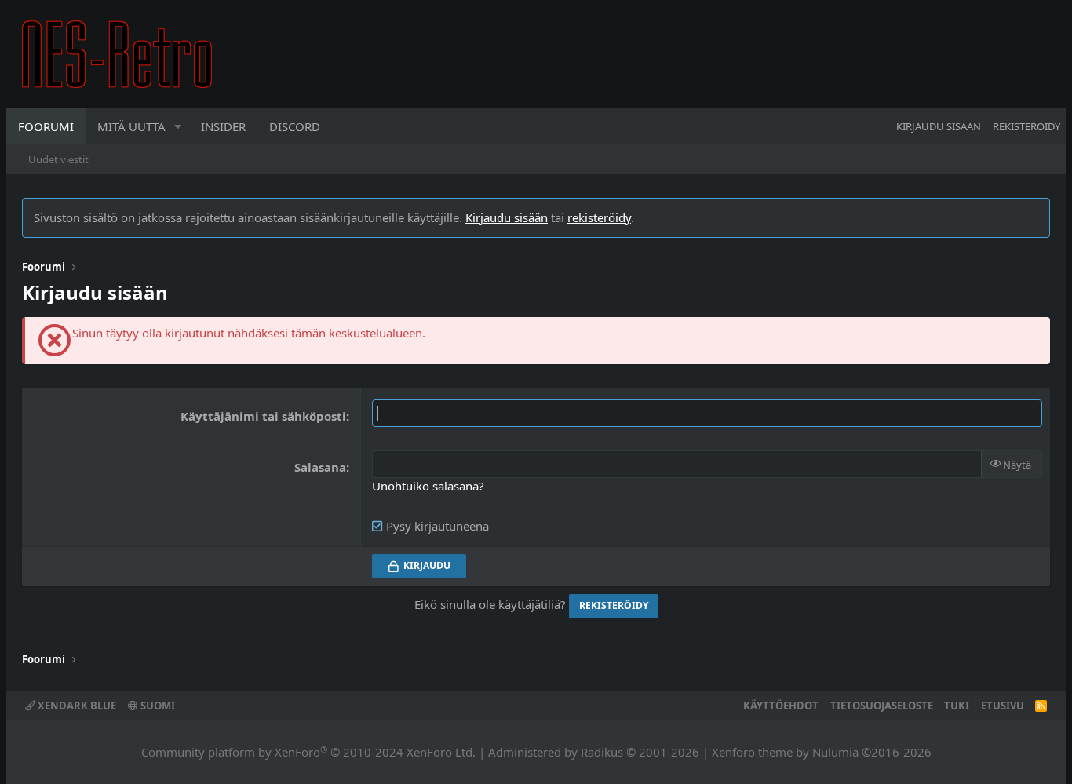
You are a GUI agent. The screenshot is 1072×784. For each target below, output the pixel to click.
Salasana (320, 467)
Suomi (156, 705)
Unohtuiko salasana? (428, 486)
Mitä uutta (131, 126)
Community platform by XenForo (308, 752)
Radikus (602, 752)
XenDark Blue (75, 705)
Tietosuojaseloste (881, 705)
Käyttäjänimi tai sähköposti (263, 416)
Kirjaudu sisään (506, 217)
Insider (223, 126)
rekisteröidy (599, 217)
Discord (294, 126)
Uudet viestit (58, 159)
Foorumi (46, 126)
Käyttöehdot (781, 705)
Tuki (956, 705)
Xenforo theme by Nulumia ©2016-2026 (822, 752)
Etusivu (1002, 705)
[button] (178, 126)
